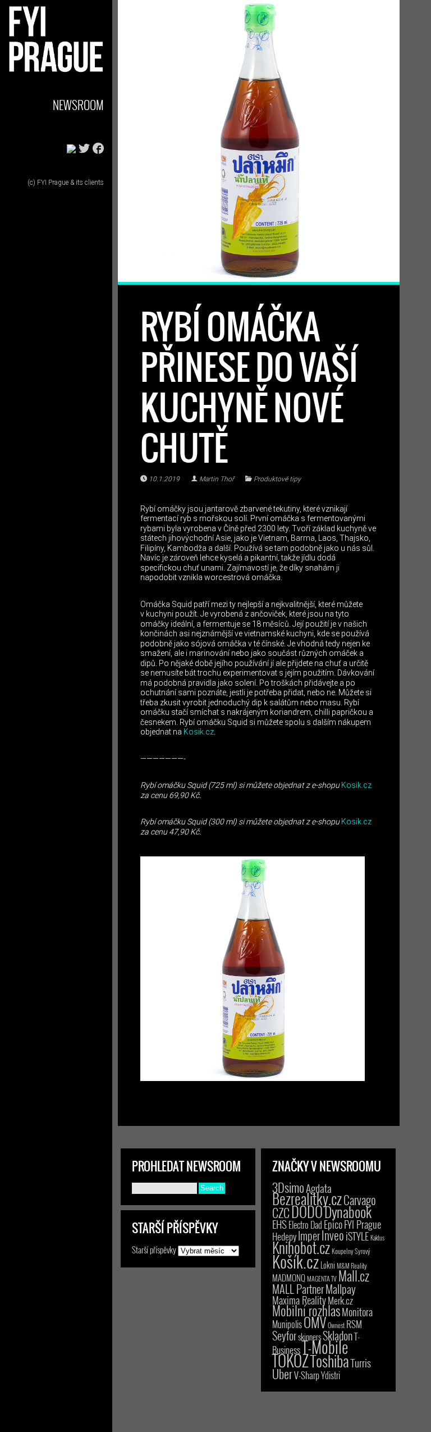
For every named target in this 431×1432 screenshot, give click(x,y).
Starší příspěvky (154, 1249)
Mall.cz (353, 1275)
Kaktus (377, 1237)
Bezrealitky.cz (307, 1199)
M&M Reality (352, 1265)
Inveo (333, 1235)
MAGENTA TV (322, 1278)
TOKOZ (290, 1360)
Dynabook (348, 1211)
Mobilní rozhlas (306, 1310)
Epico (333, 1224)
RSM (354, 1324)
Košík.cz (295, 1261)
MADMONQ (288, 1277)
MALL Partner (298, 1288)
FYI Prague (362, 1224)
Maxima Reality (299, 1300)
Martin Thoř (216, 479)
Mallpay (340, 1288)
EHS (279, 1224)
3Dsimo (288, 1187)
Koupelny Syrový (351, 1251)
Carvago (359, 1199)
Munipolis (287, 1324)
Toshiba (329, 1360)
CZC (281, 1212)
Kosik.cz (199, 731)
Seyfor (284, 1335)
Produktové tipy (277, 479)
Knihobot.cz (301, 1247)
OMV (315, 1322)
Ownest (336, 1325)
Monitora (357, 1311)
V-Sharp (306, 1375)
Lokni (327, 1265)
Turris (361, 1363)
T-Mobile (325, 1346)
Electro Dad (305, 1225)
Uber (282, 1374)
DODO (307, 1211)
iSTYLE (357, 1236)
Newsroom (78, 104)
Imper (309, 1235)
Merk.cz (340, 1300)
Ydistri (330, 1375)
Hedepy (284, 1236)
